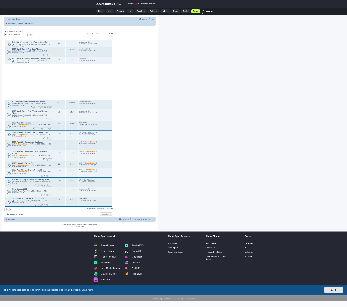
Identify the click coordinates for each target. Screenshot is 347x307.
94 (48, 107)
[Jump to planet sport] (142, 4)
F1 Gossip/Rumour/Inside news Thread (28, 102)
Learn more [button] (87, 290)
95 (50, 107)
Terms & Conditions (213, 252)
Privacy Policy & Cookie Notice (215, 257)
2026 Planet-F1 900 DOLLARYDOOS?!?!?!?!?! (31, 132)
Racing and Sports (175, 252)
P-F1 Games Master (21, 125)
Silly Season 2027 (19, 189)
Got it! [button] (334, 290)
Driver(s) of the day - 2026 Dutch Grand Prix (30, 42)
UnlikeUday (21, 44)
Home (100, 11)
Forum (195, 11)
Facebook (249, 243)
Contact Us (210, 248)
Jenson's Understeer (24, 61)
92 (42, 107)
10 (50, 129)
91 (39, 107)
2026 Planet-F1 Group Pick (23, 163)
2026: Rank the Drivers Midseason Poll (28, 199)
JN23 (16, 181)
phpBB (72, 224)
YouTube (248, 256)
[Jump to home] (108, 4)
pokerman (84, 42)
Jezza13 (84, 179)
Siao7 (83, 122)
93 (45, 107)
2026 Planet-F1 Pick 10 (21, 123)
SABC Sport (173, 248)
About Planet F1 (212, 243)
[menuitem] (18, 19)
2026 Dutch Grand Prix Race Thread (27, 49)
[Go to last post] (89, 42)
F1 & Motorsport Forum (21, 62)
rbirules (83, 58)
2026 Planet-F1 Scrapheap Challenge (27, 142)
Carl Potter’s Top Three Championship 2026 (30, 180)
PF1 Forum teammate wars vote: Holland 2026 (31, 59)
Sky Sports (172, 243)
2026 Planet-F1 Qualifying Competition (28, 170)
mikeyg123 (84, 49)
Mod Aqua (21, 201)
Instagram (249, 252)
